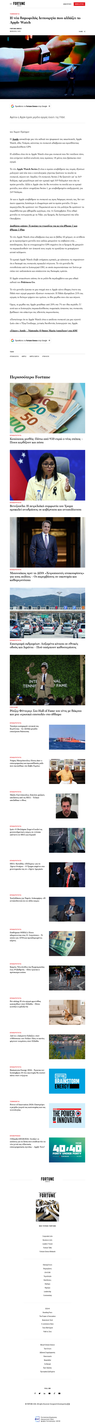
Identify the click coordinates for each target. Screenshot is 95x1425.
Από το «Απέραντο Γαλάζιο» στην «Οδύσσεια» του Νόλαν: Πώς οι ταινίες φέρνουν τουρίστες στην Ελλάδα (27, 1038)
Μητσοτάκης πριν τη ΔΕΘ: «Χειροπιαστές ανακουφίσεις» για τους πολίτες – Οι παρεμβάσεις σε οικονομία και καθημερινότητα (47, 576)
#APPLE (24, 356)
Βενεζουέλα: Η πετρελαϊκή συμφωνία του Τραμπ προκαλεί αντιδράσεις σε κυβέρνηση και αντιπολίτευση (45, 508)
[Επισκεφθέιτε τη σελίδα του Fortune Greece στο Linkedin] (44, 1393)
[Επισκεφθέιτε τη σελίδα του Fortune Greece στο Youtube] (49, 1394)
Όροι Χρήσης (47, 1368)
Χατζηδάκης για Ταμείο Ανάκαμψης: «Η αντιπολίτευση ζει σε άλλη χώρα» (27, 899)
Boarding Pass (47, 1312)
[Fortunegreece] (19, 6)
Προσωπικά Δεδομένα (47, 1372)
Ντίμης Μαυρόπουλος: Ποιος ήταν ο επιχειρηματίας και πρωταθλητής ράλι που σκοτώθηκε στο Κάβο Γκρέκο (26, 763)
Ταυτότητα (47, 1349)
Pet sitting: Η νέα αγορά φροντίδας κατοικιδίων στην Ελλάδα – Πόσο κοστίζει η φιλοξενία (25, 1004)
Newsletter (47, 1360)
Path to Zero (47, 1332)
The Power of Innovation (47, 1316)
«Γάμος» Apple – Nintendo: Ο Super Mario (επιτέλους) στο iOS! (44, 330)
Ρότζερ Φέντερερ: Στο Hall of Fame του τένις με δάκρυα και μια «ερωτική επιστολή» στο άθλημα (46, 712)
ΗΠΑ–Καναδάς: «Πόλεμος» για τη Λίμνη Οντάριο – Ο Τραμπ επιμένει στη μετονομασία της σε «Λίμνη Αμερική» (27, 866)
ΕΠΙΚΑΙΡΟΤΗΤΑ (15, 435)
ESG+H (47, 1309)
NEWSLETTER (79, 4)
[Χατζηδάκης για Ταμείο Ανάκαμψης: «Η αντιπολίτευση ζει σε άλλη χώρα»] (67, 909)
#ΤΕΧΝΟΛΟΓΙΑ (14, 356)
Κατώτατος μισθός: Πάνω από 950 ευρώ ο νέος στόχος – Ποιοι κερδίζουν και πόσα (46, 440)
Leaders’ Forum (48, 1244)
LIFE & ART (14, 707)
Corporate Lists (48, 1236)
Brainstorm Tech (47, 1320)
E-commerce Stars (47, 1324)
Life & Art (47, 1272)
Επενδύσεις (47, 1280)
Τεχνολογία (47, 1276)
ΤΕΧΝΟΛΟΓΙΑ (14, 14)
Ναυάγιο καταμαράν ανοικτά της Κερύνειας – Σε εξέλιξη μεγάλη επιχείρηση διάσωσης (24, 729)
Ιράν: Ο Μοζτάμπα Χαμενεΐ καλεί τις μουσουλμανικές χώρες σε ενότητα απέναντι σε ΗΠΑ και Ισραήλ (26, 832)
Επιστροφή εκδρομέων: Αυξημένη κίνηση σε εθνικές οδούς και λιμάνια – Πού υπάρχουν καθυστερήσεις (44, 645)
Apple (15, 139)
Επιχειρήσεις (47, 1269)
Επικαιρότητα (47, 1265)
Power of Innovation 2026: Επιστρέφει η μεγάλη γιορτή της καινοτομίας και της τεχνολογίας (27, 1107)
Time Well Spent (47, 1328)
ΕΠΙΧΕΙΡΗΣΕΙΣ (15, 1136)
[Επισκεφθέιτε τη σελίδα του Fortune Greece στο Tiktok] (54, 1393)
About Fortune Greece (47, 1345)
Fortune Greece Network (47, 1251)
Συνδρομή (47, 1364)
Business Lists (47, 1240)
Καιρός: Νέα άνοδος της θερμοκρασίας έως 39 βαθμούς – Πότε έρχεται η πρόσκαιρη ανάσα (27, 970)
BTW (68, 1404)
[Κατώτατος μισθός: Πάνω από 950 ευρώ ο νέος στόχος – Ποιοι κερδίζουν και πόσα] (47, 408)
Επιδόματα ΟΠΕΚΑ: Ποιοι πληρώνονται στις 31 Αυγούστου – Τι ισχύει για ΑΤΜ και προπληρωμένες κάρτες (26, 936)
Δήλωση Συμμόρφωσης (47, 1352)
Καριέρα (47, 1288)
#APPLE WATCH (34, 356)
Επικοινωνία (48, 1356)
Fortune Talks (47, 1248)
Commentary (47, 1295)
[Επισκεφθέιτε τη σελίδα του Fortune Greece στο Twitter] (39, 1393)
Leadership (47, 1292)
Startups (47, 1284)
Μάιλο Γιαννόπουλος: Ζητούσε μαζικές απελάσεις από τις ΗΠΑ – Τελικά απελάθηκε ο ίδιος (27, 798)
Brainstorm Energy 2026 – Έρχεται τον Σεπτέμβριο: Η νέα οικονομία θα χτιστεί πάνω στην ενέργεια (27, 1073)
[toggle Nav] (11, 4)
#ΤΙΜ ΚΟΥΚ (45, 356)
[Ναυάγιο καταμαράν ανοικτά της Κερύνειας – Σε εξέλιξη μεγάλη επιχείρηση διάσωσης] (67, 737)
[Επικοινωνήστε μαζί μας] (59, 1393)
